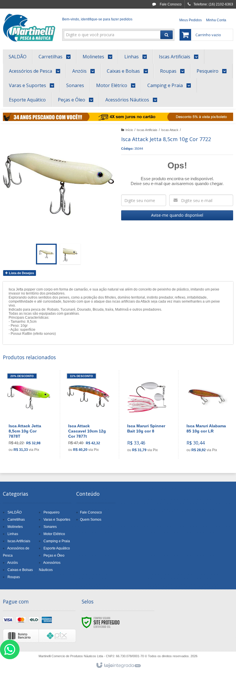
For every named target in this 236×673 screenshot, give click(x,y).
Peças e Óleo (53, 555)
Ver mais (32, 433)
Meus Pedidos (190, 20)
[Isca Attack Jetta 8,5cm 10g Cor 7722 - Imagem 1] (46, 254)
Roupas (13, 577)
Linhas (12, 534)
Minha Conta (216, 20)
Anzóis (12, 563)
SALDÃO (14, 512)
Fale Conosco (170, 4)
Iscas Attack (169, 130)
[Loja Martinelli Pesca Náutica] (29, 27)
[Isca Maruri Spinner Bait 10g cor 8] (147, 414)
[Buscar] (166, 34)
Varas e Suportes (56, 520)
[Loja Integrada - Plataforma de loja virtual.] (118, 665)
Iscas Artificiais (147, 130)
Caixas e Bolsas (20, 570)
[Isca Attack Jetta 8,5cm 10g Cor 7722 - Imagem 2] (70, 254)
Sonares (50, 527)
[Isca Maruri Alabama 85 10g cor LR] (206, 414)
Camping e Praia (56, 541)
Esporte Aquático (56, 548)
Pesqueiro (51, 512)
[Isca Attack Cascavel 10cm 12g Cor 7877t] (88, 414)
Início (129, 130)
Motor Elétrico (54, 534)
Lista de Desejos (21, 273)
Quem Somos (90, 520)
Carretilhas (16, 520)
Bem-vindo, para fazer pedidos (97, 19)
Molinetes (15, 527)
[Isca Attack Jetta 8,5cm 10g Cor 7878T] (28, 414)
